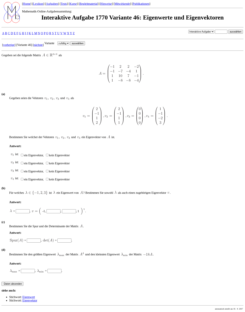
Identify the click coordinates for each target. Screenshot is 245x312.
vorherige (9, 44)
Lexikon (38, 3)
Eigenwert (28, 297)
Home (26, 3)
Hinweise (106, 3)
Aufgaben (52, 3)
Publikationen (141, 3)
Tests (64, 3)
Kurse (73, 3)
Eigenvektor (29, 300)
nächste (38, 44)
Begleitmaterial (88, 3)
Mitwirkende (122, 3)
